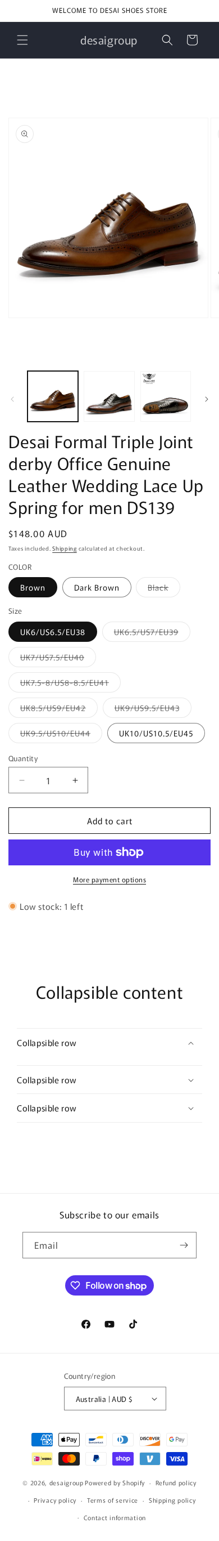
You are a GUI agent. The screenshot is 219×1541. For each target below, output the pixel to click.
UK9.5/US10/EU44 (61, 735)
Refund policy (176, 1482)
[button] (22, 40)
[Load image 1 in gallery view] (53, 396)
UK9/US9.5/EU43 (153, 710)
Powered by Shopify (115, 1482)
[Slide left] (12, 399)
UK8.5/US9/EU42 (59, 710)
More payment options (109, 879)
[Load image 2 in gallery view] (109, 396)
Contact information (115, 1517)
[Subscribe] (183, 1245)
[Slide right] (206, 399)
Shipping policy (172, 1499)
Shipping (64, 548)
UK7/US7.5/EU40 (58, 659)
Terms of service (112, 1499)
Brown (32, 587)
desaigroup (66, 1482)
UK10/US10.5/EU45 (156, 733)
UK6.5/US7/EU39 (152, 634)
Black (164, 589)
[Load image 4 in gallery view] (165, 396)
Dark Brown (97, 587)
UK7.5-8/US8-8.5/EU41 (70, 684)
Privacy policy (55, 1499)
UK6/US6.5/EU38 (52, 631)
